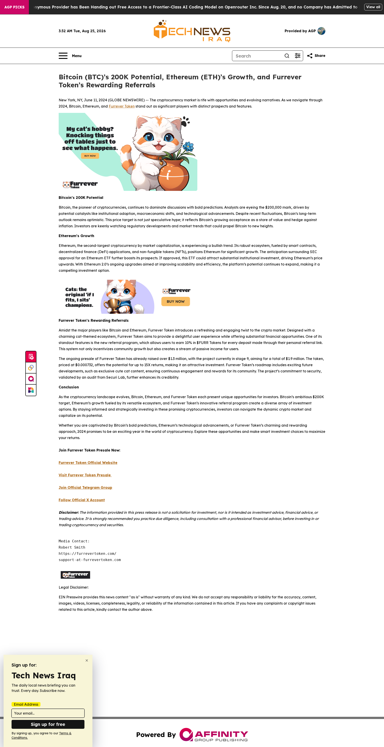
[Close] (87, 660)
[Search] (287, 56)
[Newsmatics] (31, 390)
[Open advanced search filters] (297, 56)
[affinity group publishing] (31, 379)
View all (373, 7)
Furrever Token (122, 106)
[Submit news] (31, 356)
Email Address (26, 704)
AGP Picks (14, 7)
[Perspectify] (31, 368)
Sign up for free (48, 724)
